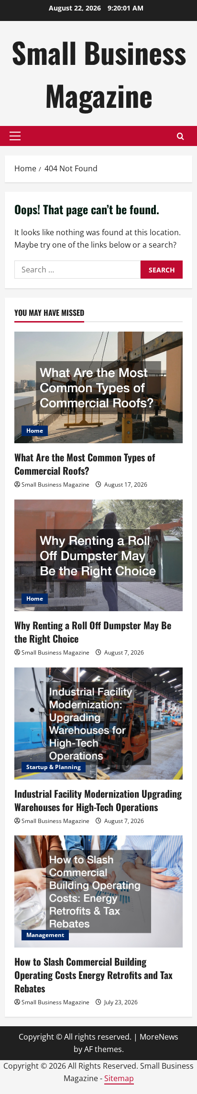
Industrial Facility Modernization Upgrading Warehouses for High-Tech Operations (98, 800)
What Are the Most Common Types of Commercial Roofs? (84, 464)
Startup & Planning (53, 767)
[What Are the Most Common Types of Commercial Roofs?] (98, 388)
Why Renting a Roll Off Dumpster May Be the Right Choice (92, 632)
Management (45, 935)
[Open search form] (180, 136)
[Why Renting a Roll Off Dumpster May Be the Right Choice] (98, 556)
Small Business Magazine (98, 73)
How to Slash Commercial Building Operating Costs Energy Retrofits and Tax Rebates (93, 974)
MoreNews (159, 1036)
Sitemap (119, 1078)
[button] (15, 136)
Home (34, 431)
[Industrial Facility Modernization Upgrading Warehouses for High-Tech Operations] (98, 723)
